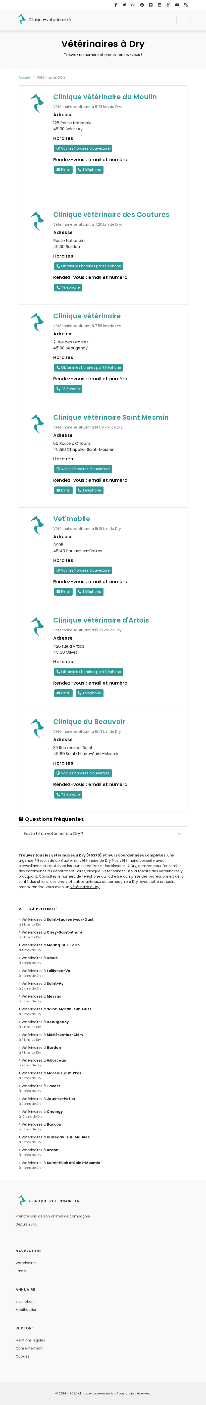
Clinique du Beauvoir (89, 721)
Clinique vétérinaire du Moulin (105, 96)
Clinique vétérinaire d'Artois (101, 620)
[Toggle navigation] (183, 20)
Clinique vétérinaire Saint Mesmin (111, 417)
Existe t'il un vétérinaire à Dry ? (53, 833)
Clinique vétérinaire (87, 316)
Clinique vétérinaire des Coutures (111, 214)
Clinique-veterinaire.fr (50, 20)
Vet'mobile (71, 518)
